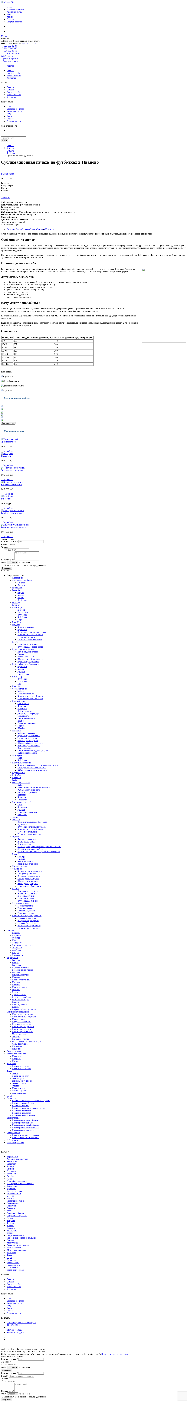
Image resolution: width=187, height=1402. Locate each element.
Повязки (16, 984)
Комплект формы (26, 627)
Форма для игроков (27, 839)
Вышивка (11, 1098)
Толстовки (22, 681)
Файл (3, 562)
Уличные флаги (19, 1091)
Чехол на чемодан (20, 999)
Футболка (22, 615)
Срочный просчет (9, 59)
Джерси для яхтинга (27, 896)
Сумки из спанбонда (21, 997)
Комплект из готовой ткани (30, 634)
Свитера (21, 856)
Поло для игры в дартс (28, 644)
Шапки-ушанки (19, 1004)
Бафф (20, 620)
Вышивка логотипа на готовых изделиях (31, 1100)
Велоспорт (17, 607)
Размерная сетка (14, 12)
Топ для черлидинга (27, 874)
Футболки (11, 153)
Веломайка (23, 612)
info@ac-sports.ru (9, 56)
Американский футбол (22, 580)
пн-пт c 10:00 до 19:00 (17, 1332)
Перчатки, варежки (27, 723)
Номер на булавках (26, 911)
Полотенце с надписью (23, 1026)
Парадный (6, 456)
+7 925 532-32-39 (9, 46)
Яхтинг (15, 888)
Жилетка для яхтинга (27, 893)
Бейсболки (6, 499)
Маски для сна (19, 1034)
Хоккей (15, 854)
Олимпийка (23, 703)
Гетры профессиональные (30, 639)
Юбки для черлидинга (28, 883)
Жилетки (16, 938)
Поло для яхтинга (26, 898)
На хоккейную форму (28, 923)
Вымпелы (11, 1063)
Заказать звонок (9, 61)
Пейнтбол (16, 775)
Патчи (15, 1061)
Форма (21, 592)
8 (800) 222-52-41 (29, 43)
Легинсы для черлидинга (29, 876)
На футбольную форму (28, 920)
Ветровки (16, 935)
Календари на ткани (21, 1024)
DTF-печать (12, 1140)
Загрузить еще (8, 423)
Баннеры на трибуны (22, 1081)
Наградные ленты (20, 1039)
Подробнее (7, 451)
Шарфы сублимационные (24, 1009)
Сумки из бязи (19, 994)
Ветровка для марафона (29, 745)
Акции (10, 17)
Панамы (16, 977)
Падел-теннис (18, 772)
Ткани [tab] (19, 229)
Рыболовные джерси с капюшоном (34, 787)
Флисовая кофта (25, 748)
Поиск (4, 141)
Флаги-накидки (19, 1093)
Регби (15, 780)
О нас (9, 7)
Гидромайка (23, 674)
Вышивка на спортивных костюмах (28, 1108)
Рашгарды (22, 654)
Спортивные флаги (21, 1076)
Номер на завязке (26, 908)
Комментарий (7, 560)
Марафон (16, 730)
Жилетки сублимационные (13, 527)
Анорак (15, 952)
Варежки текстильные (22, 970)
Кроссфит (16, 686)
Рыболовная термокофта (29, 790)
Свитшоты (17, 943)
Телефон (5, 547)
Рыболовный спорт (21, 782)
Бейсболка (22, 617)
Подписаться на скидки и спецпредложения (25, 565)
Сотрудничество (14, 22)
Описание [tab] (11, 229)
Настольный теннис (21, 763)
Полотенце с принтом (22, 1031)
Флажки (16, 1086)
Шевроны (16, 1058)
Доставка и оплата (15, 9)
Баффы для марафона (27, 753)
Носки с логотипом (21, 980)
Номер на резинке (26, 913)
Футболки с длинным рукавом (32, 632)
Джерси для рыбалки (27, 792)
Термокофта (23, 716)
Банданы (16, 960)
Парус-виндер (18, 1088)
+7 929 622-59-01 (12, 53)
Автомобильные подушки (24, 1017)
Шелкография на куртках (24, 1130)
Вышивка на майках (21, 1110)
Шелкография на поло (22, 1123)
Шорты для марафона (28, 740)
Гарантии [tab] (49, 229)
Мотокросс (17, 755)
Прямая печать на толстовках (25, 1137)
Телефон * (6, 1362)
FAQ (9, 14)
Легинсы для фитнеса (28, 652)
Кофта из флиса (25, 711)
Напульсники (18, 1019)
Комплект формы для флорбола (32, 822)
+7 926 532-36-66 (9, 48)
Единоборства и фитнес (23, 649)
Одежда (10, 150)
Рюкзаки (16, 989)
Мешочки (16, 1049)
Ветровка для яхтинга (28, 891)
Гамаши (21, 859)
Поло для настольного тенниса (32, 767)
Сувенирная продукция (18, 1012)
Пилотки (16, 982)
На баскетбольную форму (29, 928)
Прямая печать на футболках (25, 1135)
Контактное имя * (9, 541)
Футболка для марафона (29, 735)
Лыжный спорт (19, 701)
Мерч (9, 1095)
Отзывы (10, 19)
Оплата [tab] (33, 229)
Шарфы (21, 728)
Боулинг (16, 605)
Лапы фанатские (20, 1044)
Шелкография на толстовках (25, 1128)
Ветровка (22, 795)
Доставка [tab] (41, 229)
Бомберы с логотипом (11, 513)
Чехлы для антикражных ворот (26, 1041)
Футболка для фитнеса (28, 661)
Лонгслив (22, 708)
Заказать (5, 197)
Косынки (16, 972)
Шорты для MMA (26, 657)
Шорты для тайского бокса (30, 659)
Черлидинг (17, 869)
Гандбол (16, 624)
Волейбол (16, 622)
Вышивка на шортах (21, 1113)
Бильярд (16, 602)
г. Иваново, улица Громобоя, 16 (21, 1322)
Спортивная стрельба (22, 802)
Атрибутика (12, 957)
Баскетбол (16, 590)
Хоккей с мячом (19, 866)
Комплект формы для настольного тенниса (38, 765)
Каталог (10, 66)
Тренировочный (8, 442)
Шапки (21, 721)
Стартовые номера (26, 718)
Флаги (9, 1071)
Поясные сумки (19, 987)
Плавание (16, 777)
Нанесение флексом (27, 918)
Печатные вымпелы (21, 1068)
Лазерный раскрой (15, 1142)
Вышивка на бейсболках (23, 1115)
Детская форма (24, 844)
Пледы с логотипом (21, 1021)
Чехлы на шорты (25, 861)
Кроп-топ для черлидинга (30, 871)
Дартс (15, 642)
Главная (10, 70)
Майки (21, 595)
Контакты (11, 78)
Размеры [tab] (26, 229)
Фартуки (16, 1036)
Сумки (15, 992)
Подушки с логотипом (22, 1014)
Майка (21, 669)
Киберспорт (17, 676)
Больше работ (7, 174)
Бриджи (21, 583)
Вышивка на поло (20, 1105)
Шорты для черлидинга (29, 881)
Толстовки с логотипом (12, 470)
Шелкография (13, 1118)
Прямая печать (13, 1132)
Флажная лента (19, 1083)
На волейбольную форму (29, 925)
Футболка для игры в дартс (30, 647)
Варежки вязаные (20, 967)
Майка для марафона (27, 733)
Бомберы (16, 933)
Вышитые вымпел (20, 1066)
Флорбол (16, 819)
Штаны (21, 597)
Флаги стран (18, 1078)
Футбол (15, 837)
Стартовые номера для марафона (33, 750)
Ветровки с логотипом (11, 484)
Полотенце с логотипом (23, 1029)
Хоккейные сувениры (28, 864)
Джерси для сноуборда (28, 713)
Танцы (15, 817)
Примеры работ (14, 73)
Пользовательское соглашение (115, 1354)
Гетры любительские (27, 637)
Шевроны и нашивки (17, 1054)
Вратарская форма (26, 841)
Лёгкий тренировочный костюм (33, 849)
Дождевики (17, 955)
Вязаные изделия (14, 1051)
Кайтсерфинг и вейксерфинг (25, 664)
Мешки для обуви (20, 975)
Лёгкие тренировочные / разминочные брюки (39, 851)
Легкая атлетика (19, 689)
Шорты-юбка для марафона (30, 743)
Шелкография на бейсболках (25, 1125)
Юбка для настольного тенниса (32, 770)
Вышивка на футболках (23, 1103)
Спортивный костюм (27, 812)
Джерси (21, 585)
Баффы (21, 726)
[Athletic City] (7, 2)
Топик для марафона (27, 738)
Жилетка (22, 706)
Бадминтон (17, 587)
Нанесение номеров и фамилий (26, 915)
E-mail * (4, 544)
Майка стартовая (25, 906)
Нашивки (16, 1056)
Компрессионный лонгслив (30, 698)
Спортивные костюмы (22, 945)
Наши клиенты (14, 75)
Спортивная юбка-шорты (29, 886)
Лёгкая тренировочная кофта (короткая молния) (40, 846)
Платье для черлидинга (28, 878)
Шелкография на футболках (25, 1120)
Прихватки (17, 1046)
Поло (20, 684)
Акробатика (17, 578)
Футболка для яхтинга (28, 901)
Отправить (6, 568)
